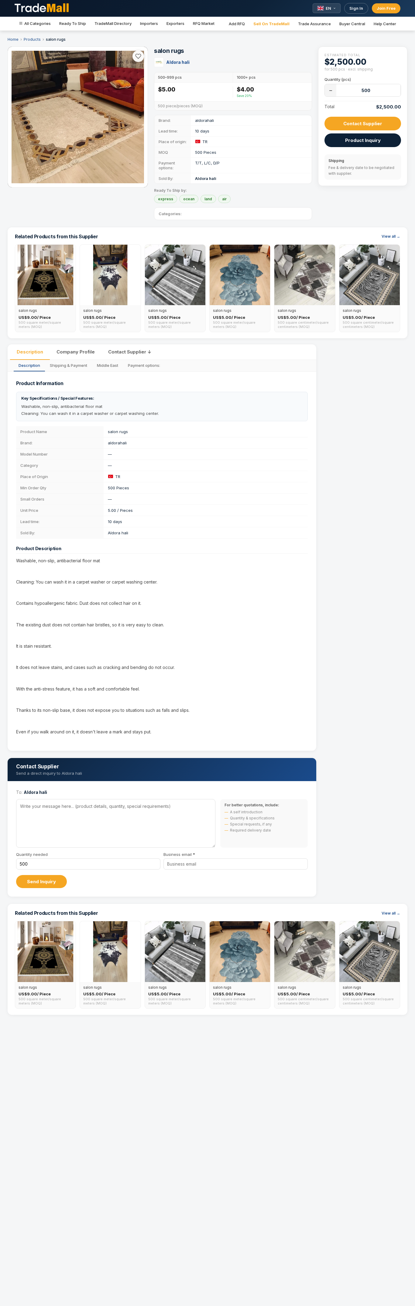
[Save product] (138, 56)
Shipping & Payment (68, 365)
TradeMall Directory (113, 23)
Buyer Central (352, 23)
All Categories (37, 23)
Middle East (107, 365)
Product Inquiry (363, 140)
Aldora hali (178, 62)
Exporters (175, 23)
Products (32, 39)
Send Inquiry (41, 881)
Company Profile (76, 352)
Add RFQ (237, 23)
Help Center (385, 23)
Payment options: (144, 365)
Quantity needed (32, 854)
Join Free (386, 8)
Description (30, 352)
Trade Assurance (314, 23)
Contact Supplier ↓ (129, 352)
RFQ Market (203, 23)
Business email (179, 854)
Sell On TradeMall (271, 23)
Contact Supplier (362, 123)
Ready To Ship (72, 23)
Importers (149, 23)
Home (13, 39)
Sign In (356, 8)
